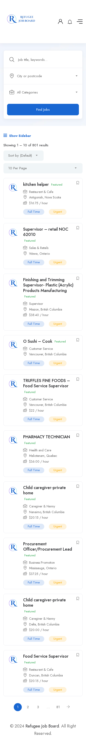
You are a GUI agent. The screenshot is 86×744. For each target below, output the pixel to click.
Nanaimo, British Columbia (46, 512)
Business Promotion (42, 562)
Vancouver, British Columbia (48, 354)
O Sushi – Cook (37, 341)
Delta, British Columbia (44, 624)
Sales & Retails (38, 248)
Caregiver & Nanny (42, 506)
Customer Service (41, 348)
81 (58, 707)
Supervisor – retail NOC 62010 (45, 232)
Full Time (34, 211)
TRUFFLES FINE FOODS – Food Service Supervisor (46, 383)
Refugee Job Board (42, 726)
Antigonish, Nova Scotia (45, 197)
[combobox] (45, 76)
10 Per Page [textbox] (17, 168)
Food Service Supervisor (46, 656)
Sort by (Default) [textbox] (20, 155)
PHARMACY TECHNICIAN (46, 437)
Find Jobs (43, 109)
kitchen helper (36, 184)
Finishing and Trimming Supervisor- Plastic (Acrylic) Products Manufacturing (48, 285)
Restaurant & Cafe (41, 192)
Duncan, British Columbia (46, 675)
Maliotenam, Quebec (43, 455)
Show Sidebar (19, 135)
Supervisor (36, 303)
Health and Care (40, 450)
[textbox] (42, 76)
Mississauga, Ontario (42, 568)
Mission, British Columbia (45, 309)
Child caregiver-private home (44, 490)
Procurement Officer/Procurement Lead (47, 546)
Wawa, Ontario (39, 253)
